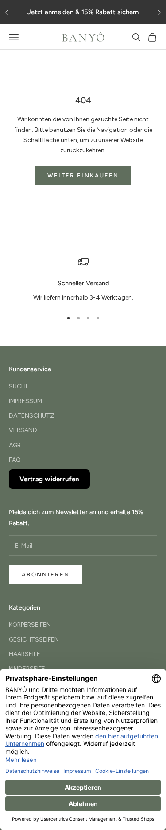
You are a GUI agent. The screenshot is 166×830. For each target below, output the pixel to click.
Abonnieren (45, 574)
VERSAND (23, 430)
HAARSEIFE (24, 654)
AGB (15, 445)
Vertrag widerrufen (49, 479)
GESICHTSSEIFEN (34, 639)
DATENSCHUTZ (31, 415)
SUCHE (19, 386)
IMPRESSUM (25, 401)
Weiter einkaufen (83, 175)
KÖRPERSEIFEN (30, 625)
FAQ (15, 460)
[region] (83, 280)
